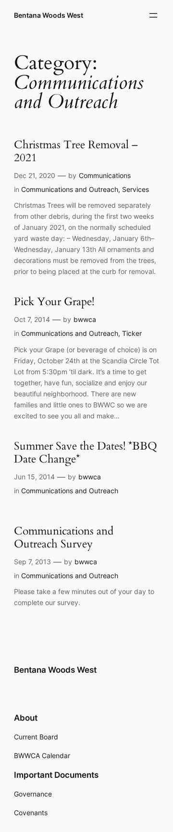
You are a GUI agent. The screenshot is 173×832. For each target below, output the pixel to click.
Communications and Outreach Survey (63, 538)
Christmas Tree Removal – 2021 (76, 152)
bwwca (85, 319)
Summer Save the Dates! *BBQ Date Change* (85, 453)
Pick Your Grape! (54, 302)
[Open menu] (153, 15)
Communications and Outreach (69, 189)
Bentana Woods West (48, 15)
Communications (105, 175)
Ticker (132, 333)
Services (135, 189)
